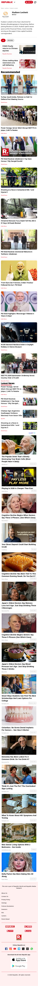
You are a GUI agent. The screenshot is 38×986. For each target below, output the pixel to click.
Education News (5, 380)
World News (4, 102)
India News (4, 133)
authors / (7, 8)
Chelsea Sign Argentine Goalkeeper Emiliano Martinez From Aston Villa (11, 413)
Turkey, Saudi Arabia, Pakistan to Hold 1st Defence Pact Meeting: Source (16, 98)
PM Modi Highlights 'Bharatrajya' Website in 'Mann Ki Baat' (17, 314)
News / (2, 8)
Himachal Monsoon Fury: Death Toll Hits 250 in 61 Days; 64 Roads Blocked (18, 222)
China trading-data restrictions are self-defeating (10, 62)
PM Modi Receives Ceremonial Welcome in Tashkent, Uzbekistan (16, 253)
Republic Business (7, 53)
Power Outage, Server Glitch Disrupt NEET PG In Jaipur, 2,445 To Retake (19, 129)
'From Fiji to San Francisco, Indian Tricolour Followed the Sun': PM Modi (17, 284)
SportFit (3, 418)
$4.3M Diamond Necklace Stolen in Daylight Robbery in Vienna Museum (17, 345)
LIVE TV (29, 2)
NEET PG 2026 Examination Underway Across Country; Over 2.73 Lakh (17, 376)
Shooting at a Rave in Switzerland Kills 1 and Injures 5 (17, 191)
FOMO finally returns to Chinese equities (10, 48)
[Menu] (35, 2)
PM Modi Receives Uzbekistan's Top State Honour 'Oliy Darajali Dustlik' (16, 160)
